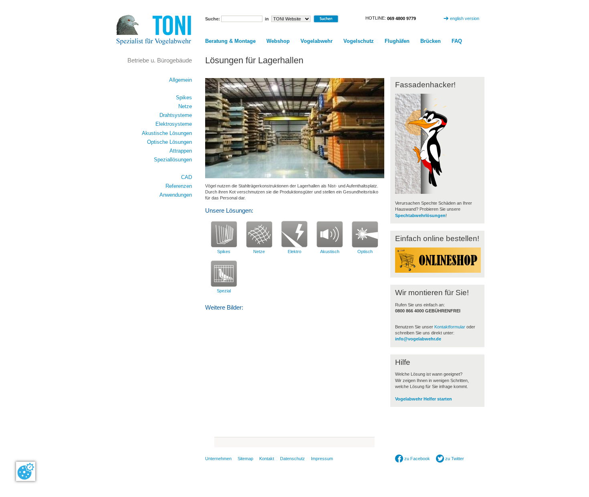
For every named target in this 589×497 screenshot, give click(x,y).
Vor (366, 442)
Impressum (322, 458)
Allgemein (180, 80)
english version (464, 18)
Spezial (224, 290)
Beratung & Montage (230, 41)
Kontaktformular (449, 326)
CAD (186, 177)
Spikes (223, 251)
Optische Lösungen (169, 142)
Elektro (294, 251)
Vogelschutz (358, 41)
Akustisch (329, 251)
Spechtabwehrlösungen (420, 215)
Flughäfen (397, 41)
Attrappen (180, 151)
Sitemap (245, 458)
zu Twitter (454, 458)
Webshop (278, 41)
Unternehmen (218, 458)
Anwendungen (175, 195)
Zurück (222, 442)
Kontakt (266, 458)
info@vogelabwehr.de (418, 338)
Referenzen (178, 186)
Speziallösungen (173, 160)
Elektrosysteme (173, 124)
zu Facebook (416, 458)
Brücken (430, 41)
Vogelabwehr (317, 41)
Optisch (365, 251)
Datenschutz (292, 458)
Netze (259, 251)
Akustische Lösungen (167, 133)
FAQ (457, 41)
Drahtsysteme (175, 115)
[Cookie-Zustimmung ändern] (25, 471)
